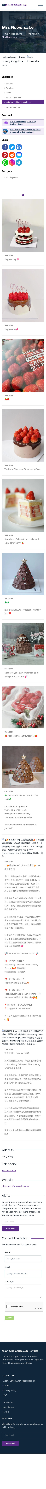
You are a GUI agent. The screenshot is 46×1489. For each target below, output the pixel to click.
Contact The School (13, 97)
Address (9, 83)
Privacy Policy (9, 1390)
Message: (9, 1281)
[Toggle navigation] (40, 6)
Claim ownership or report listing (18, 102)
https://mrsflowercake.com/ (15, 1186)
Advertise (8, 1402)
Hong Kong (16, 33)
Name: (8, 1252)
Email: (7, 1267)
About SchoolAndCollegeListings (19, 1380)
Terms (6, 1385)
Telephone (10, 88)
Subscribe (10, 1228)
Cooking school (12, 178)
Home (5, 33)
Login (6, 1411)
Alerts (8, 93)
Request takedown (13, 107)
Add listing (8, 1407)
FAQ (5, 1395)
